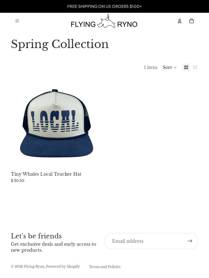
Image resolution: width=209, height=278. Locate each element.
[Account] (180, 21)
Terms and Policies (104, 267)
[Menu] (17, 21)
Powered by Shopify (63, 266)
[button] (170, 67)
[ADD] (94, 160)
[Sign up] (190, 241)
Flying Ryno (34, 266)
